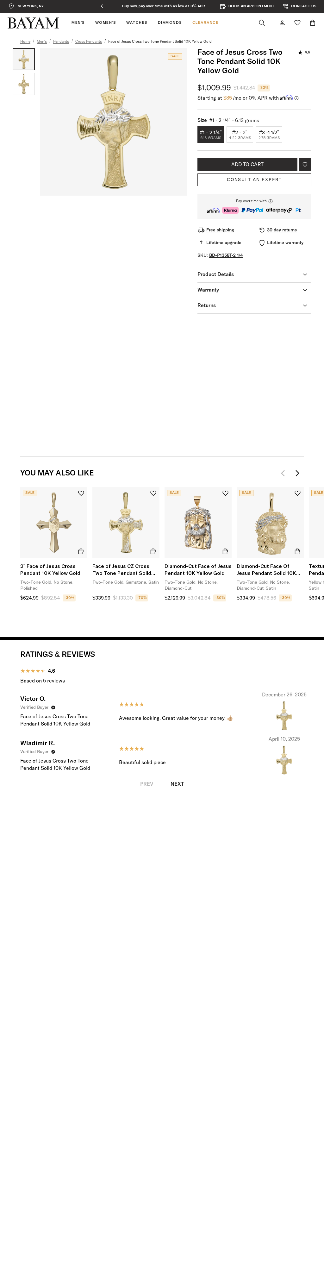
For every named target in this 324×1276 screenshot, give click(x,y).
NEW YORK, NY (31, 6)
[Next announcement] (225, 6)
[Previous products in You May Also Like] (284, 473)
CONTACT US (303, 6)
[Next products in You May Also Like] (297, 473)
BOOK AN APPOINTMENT (251, 6)
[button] (254, 206)
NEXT (177, 784)
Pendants (61, 42)
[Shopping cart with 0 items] (312, 23)
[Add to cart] (81, 551)
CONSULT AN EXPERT (254, 180)
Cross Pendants (88, 42)
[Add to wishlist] (305, 164)
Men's (42, 42)
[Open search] (262, 23)
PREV (146, 784)
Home (25, 42)
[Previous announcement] (102, 6)
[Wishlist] (297, 23)
